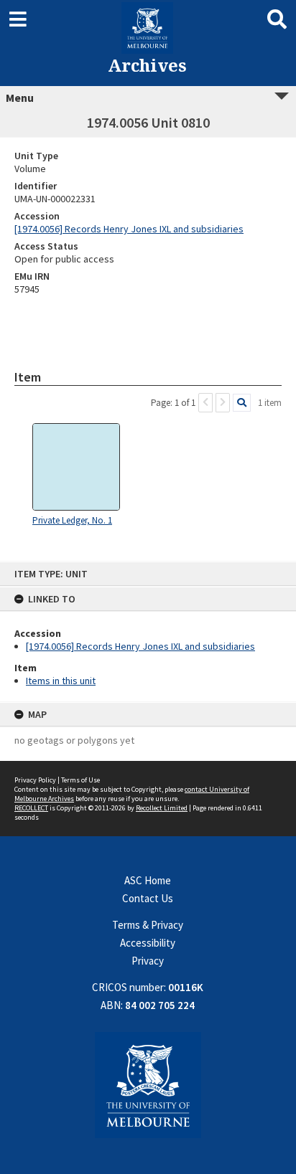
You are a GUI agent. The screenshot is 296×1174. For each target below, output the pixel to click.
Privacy (147, 960)
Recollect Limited (162, 808)
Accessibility (147, 943)
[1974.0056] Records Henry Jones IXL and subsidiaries (140, 646)
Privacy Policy (35, 780)
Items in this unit (61, 680)
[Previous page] (205, 402)
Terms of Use (80, 780)
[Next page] (223, 402)
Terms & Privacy (147, 925)
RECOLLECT (31, 808)
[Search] (242, 403)
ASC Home (147, 880)
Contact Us (147, 898)
